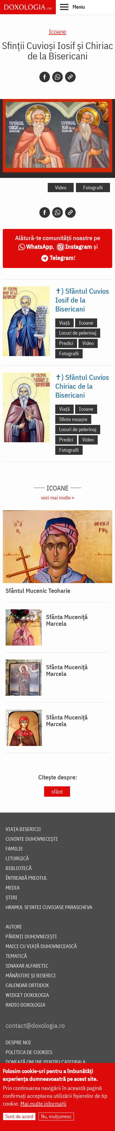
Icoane (57, 31)
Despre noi (18, 1043)
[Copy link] (70, 77)
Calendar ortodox (27, 986)
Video (60, 187)
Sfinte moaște (73, 419)
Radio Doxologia (25, 1005)
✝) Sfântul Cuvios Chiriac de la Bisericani (82, 386)
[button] (72, 6)
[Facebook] (44, 77)
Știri (11, 898)
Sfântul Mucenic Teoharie (38, 590)
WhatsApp (39, 246)
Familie (14, 849)
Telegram (62, 257)
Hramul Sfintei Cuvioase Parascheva (49, 907)
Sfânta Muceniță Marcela (67, 620)
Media (13, 888)
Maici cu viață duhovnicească (41, 946)
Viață (64, 323)
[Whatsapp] (57, 77)
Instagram (78, 246)
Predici (66, 343)
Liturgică (17, 859)
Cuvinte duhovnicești (32, 839)
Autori (14, 927)
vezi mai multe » (57, 497)
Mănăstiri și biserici (31, 976)
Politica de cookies (29, 1052)
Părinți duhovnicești (31, 937)
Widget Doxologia (27, 995)
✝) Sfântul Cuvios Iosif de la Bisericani (82, 299)
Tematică (16, 956)
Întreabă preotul (26, 878)
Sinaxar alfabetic (27, 966)
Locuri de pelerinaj (77, 333)
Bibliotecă (19, 868)
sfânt (57, 791)
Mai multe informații (43, 1103)
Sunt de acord (19, 1116)
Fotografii (93, 187)
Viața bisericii (23, 829)
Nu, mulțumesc (56, 1116)
